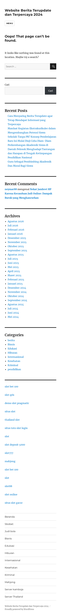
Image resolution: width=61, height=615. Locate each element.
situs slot (10, 411)
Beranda (10, 516)
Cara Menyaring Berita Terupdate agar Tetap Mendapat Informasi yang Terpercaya (30, 120)
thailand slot (12, 419)
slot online (11, 494)
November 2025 (17, 242)
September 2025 (17, 250)
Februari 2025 (16, 279)
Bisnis (11, 344)
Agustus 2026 (16, 221)
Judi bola (10, 531)
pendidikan (14, 369)
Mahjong (10, 582)
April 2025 (14, 271)
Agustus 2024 (16, 304)
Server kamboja (14, 589)
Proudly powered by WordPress (19, 609)
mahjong (10, 461)
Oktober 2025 (16, 246)
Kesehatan (14, 361)
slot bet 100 (11, 386)
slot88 (8, 486)
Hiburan (12, 352)
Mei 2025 (13, 267)
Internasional (16, 356)
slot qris (9, 394)
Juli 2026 (13, 225)
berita (11, 340)
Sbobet (9, 524)
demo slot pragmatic (17, 403)
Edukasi (12, 348)
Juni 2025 (13, 262)
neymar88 (11, 189)
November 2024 (17, 291)
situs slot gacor (14, 502)
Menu (9, 23)
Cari (7, 84)
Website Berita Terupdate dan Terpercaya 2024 (28, 12)
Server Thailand (14, 596)
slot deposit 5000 (15, 444)
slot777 (9, 452)
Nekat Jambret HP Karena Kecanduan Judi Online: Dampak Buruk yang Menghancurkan (28, 193)
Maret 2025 (14, 275)
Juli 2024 (13, 308)
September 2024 (17, 300)
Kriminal (13, 365)
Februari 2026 (16, 229)
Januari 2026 (15, 233)
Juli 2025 (13, 258)
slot (7, 436)
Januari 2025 (15, 283)
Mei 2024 (13, 316)
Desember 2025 (17, 237)
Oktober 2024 (16, 296)
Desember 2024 (17, 287)
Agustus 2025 (16, 254)
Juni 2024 (13, 312)
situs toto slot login (16, 428)
